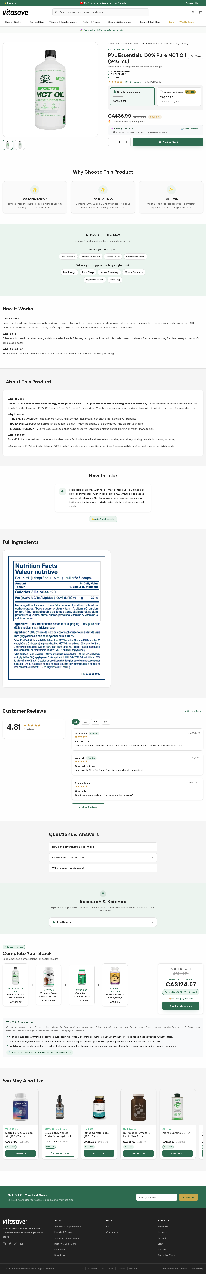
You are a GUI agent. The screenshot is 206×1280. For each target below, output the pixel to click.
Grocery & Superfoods (119, 22)
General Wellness (135, 256)
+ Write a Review (194, 584)
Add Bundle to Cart (181, 879)
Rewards (162, 1111)
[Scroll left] (3, 998)
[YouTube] (21, 1116)
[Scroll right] (203, 998)
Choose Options (60, 1026)
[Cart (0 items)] (200, 12)
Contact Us (192, 3)
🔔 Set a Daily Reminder (103, 519)
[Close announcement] (201, 3)
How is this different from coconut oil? (73, 719)
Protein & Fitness (91, 22)
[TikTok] (15, 1116)
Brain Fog (115, 279)
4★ (96, 594)
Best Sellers (60, 1122)
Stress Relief (113, 256)
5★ (85, 594)
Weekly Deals (186, 22)
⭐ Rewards (10, 3)
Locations (163, 1105)
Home (111, 43)
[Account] (193, 12)
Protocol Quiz (37, 22)
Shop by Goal (12, 22)
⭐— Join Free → (103, 3)
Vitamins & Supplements (62, 22)
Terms (184, 1141)
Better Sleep (68, 256)
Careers (162, 1122)
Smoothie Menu (166, 1128)
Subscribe (188, 1070)
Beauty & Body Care (150, 22)
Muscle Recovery (91, 256)
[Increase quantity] (126, 142)
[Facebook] (10, 1116)
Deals (171, 22)
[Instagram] (4, 1116)
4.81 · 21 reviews (132, 81)
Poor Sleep (88, 272)
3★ (106, 594)
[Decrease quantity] (112, 142)
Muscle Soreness (134, 272)
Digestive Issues (94, 279)
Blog (160, 1116)
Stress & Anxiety (109, 272)
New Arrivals (60, 1128)
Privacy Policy (170, 1141)
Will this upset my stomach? (68, 741)
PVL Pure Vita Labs (128, 43)
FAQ (108, 1099)
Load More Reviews (86, 680)
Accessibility (196, 1141)
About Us (163, 1099)
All (75, 594)
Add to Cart (170, 142)
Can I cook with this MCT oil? (68, 730)
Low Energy (69, 272)
